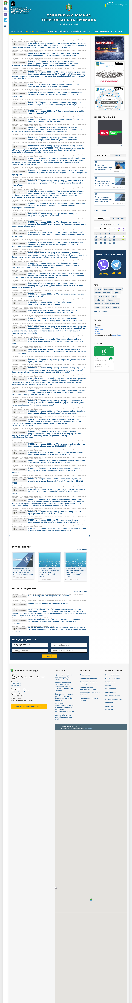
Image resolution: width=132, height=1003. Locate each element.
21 (105, 240)
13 (101, 237)
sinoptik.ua (116, 335)
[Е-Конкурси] (110, 132)
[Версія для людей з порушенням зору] (6, 26)
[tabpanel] (110, 132)
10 (119, 234)
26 (96, 243)
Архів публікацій (117, 219)
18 (123, 237)
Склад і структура (49, 31)
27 (101, 243)
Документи (64, 31)
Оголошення (101, 155)
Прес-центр (116, 31)
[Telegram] (6, 20)
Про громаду (17, 31)
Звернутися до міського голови (28, 706)
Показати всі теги (101, 312)
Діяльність (76, 31)
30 (114, 243)
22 (110, 240)
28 (105, 243)
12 (96, 237)
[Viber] (6, 14)
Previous (98, 146)
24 (119, 240)
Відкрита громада (101, 31)
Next (121, 146)
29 (110, 243)
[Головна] (6, 3)
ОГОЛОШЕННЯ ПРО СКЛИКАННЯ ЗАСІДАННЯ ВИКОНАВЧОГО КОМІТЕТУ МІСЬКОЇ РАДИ (49, 572)
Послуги (87, 31)
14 (105, 237)
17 (118, 237)
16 (114, 237)
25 (123, 240)
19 (96, 240)
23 (114, 240)
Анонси (117, 155)
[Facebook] (6, 9)
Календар (101, 219)
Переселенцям (31, 31)
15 (109, 237)
